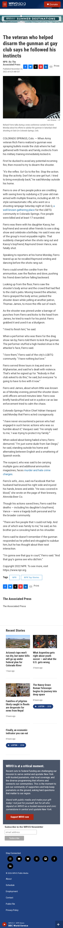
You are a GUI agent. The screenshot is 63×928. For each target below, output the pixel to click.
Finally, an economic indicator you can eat (17, 732)
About (9, 879)
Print (56, 65)
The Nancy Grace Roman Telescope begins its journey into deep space (45, 689)
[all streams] (59, 924)
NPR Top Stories (31, 577)
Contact (9, 898)
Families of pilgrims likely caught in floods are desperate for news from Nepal (17, 706)
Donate (54, 4)
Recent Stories (15, 630)
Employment (12, 891)
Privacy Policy (12, 910)
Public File (10, 904)
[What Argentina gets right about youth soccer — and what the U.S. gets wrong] (45, 641)
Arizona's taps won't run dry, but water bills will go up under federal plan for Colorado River (18, 659)
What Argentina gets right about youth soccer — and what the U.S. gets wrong (44, 657)
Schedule (10, 885)
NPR (14, 577)
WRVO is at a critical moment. (25, 766)
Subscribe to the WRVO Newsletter (24, 827)
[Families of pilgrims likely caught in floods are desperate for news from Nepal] (18, 690)
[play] (4, 924)
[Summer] (31, 19)
